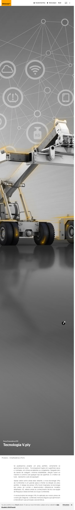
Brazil (59, 2)
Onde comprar (52, 2)
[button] (64, 322)
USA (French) (11, 507)
